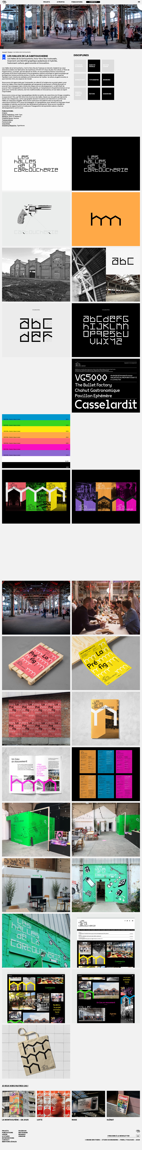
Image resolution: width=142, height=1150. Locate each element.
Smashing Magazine (9, 125)
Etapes (4, 113)
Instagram (23, 1133)
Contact (93, 2)
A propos (61, 2)
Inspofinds (6, 124)
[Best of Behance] (4, 57)
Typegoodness (7, 120)
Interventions (8, 1138)
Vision (4, 1134)
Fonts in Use (6, 122)
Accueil (4, 52)
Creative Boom (7, 118)
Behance (5, 116)
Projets (46, 2)
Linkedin (21, 1136)
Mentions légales (9, 1142)
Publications (76, 2)
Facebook (22, 1131)
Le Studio (6, 1136)
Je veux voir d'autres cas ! (15, 1086)
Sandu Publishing (8, 115)
